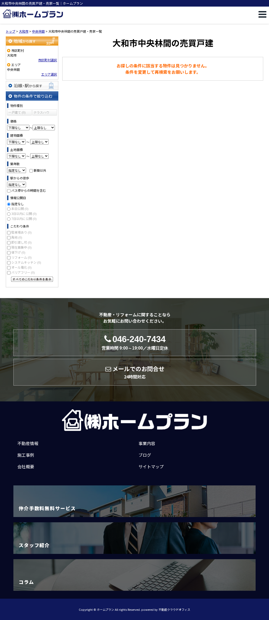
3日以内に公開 (24, 213)
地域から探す (32, 41)
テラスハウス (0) (41, 113)
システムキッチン (26, 262)
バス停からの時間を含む (28, 190)
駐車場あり (21, 232)
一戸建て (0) (16, 112)
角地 (16, 237)
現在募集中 (21, 247)
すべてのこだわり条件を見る (32, 279)
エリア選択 (49, 74)
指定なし (17, 203)
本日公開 (19, 208)
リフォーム (21, 257)
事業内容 (146, 443)
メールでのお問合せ (138, 372)
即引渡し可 (21, 242)
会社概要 (25, 466)
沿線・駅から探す (32, 85)
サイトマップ (151, 466)
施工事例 (25, 455)
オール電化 (21, 267)
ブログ (144, 455)
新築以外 (40, 170)
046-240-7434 (135, 342)
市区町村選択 (47, 60)
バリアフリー (23, 272)
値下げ (18, 252)
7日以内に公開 (24, 218)
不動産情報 (27, 443)
